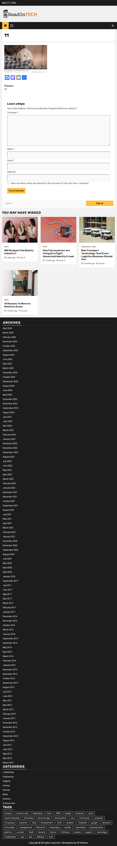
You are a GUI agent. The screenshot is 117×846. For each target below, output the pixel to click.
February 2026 (9, 337)
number (67, 827)
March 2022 (8, 479)
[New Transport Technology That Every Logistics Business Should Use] (97, 230)
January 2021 (9, 536)
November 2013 (10, 674)
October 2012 (9, 731)
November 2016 (10, 621)
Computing (9, 823)
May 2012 (7, 754)
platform (8, 832)
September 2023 (10, 408)
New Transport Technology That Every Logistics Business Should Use (96, 255)
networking (55, 827)
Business (80, 813)
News (6, 247)
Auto (49, 813)
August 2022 (8, 457)
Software (65, 832)
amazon (8, 813)
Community (84, 818)
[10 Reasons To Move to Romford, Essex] (20, 283)
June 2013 (7, 696)
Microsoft (40, 827)
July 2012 (7, 745)
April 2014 (7, 652)
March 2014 (8, 656)
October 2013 (9, 678)
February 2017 (9, 607)
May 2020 (7, 563)
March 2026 (8, 333)
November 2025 (10, 341)
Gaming (6, 785)
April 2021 (7, 523)
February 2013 (9, 714)
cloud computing (11, 818)
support (88, 832)
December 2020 (10, 541)
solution (77, 832)
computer (98, 818)
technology (102, 832)
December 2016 (10, 616)
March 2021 (8, 528)
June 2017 (7, 590)
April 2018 (7, 572)
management (26, 827)
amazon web (22, 813)
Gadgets (6, 781)
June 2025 (7, 359)
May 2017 (7, 594)
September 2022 (10, 452)
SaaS (31, 832)
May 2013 (7, 700)
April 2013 (7, 705)
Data (34, 823)
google (94, 823)
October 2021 (9, 501)
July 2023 (7, 417)
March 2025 (8, 368)
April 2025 (7, 364)
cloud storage (44, 818)
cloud (90, 813)
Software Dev (9, 803)
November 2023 (10, 403)
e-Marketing (8, 772)
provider (20, 832)
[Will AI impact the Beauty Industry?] (20, 230)
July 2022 (7, 461)
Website (11, 172)
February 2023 (9, 435)
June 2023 (7, 421)
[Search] (113, 25)
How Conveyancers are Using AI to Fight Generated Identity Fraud (58, 253)
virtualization (10, 837)
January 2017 (9, 612)
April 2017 (7, 599)
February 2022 (9, 483)
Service (53, 832)
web (31, 837)
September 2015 (10, 638)
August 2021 (8, 510)
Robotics (7, 799)
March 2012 (8, 763)
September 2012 (10, 736)
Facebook (82, 823)
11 (9, 87)
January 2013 (9, 718)
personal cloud (96, 827)
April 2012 (7, 758)
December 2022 (10, 443)
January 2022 (9, 488)
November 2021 (10, 497)
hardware (106, 823)
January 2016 (9, 634)
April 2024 (7, 395)
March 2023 (8, 430)
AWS (58, 813)
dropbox (70, 823)
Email (10, 160)
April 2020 (7, 567)
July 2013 (7, 692)
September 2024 (10, 381)
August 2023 (8, 412)
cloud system (60, 818)
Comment (12, 112)
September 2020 (10, 550)
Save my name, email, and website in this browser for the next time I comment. (50, 183)
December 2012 (10, 723)
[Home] (5, 26)
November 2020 (10, 545)
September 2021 (10, 505)
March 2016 (8, 630)
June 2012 (7, 749)
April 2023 (7, 426)
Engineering (86, 247)
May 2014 (7, 647)
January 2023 (9, 439)
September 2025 (10, 350)
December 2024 (10, 372)
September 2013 (10, 683)
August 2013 (8, 687)
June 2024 (7, 390)
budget (68, 813)
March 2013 (8, 709)
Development (47, 823)
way (22, 837)
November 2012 (10, 727)
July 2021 (7, 514)
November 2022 (10, 448)
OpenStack (81, 827)
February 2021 (9, 532)
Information (9, 827)
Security (41, 832)
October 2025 (9, 346)
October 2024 (9, 377)
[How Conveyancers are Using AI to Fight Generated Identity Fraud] (58, 230)
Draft (59, 823)
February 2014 (9, 661)
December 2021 (10, 492)
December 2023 (10, 399)
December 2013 (10, 669)
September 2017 (10, 581)
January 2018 (9, 576)
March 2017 (8, 603)
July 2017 (7, 585)
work (51, 837)
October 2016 (9, 625)
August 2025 (8, 355)
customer (23, 823)
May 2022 (7, 470)
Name (11, 149)
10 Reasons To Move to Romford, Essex (17, 305)
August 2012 (8, 740)
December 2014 (10, 643)
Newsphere (67, 842)
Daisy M (22, 258)
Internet (6, 790)
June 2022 (7, 466)
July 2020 (7, 559)
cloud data (28, 818)
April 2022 (7, 474)
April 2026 (7, 328)
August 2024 (8, 386)
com (73, 818)
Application (38, 813)
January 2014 (9, 665)
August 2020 (8, 554)
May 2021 (7, 519)
